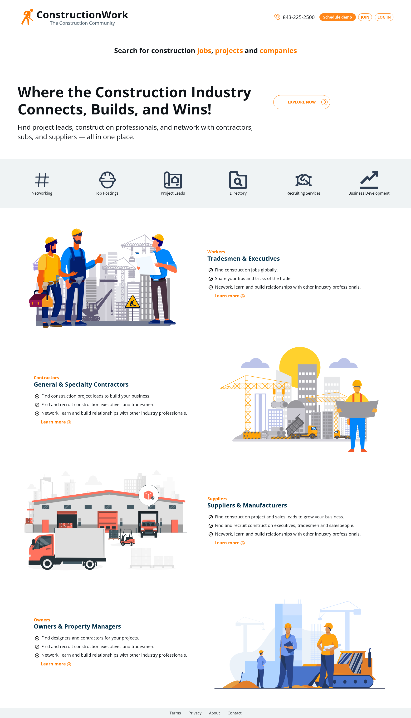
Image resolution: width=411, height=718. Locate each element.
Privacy (195, 713)
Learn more (227, 296)
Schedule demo (337, 17)
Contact (235, 713)
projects (229, 50)
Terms (175, 713)
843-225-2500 (299, 17)
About (214, 713)
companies (278, 50)
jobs (204, 50)
